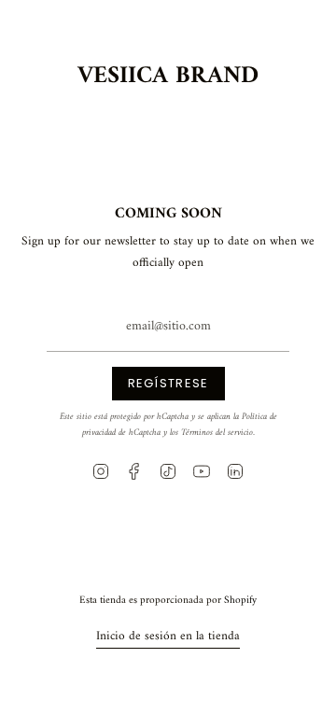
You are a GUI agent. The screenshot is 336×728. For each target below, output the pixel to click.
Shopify (240, 600)
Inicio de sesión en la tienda (168, 636)
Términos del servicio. (218, 433)
